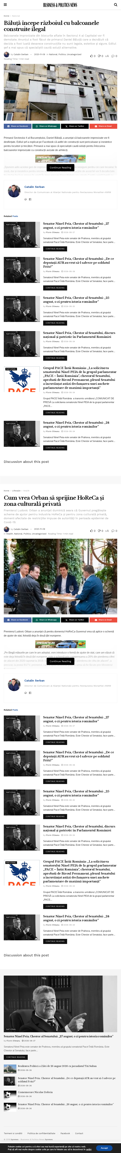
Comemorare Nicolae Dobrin (35, 1092)
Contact (79, 1133)
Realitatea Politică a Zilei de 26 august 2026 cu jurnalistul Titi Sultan (57, 1066)
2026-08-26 (69, 271)
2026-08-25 (69, 306)
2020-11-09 (39, 54)
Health (26, 491)
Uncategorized (74, 54)
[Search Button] (115, 4)
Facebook (65, 1133)
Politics (62, 54)
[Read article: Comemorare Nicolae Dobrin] (10, 1095)
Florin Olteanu (52, 232)
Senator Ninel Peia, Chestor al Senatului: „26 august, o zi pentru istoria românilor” (66, 1104)
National (16, 16)
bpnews (14, 1139)
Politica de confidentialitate (41, 1133)
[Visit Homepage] (60, 5)
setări (88, 1149)
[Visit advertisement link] (60, 159)
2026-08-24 (69, 341)
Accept (104, 1148)
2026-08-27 (69, 232)
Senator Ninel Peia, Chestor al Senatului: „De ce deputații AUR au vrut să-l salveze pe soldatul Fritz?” (78, 262)
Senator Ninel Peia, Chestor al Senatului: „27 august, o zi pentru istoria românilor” (58, 1036)
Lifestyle (16, 491)
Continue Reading (56, 248)
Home (6, 16)
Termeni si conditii (13, 1133)
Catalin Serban (21, 54)
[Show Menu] (5, 4)
